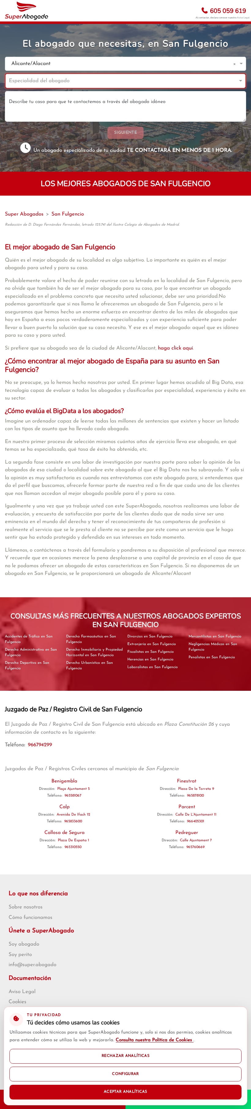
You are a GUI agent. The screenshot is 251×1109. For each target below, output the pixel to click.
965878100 (195, 795)
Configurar (125, 1074)
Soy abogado (24, 944)
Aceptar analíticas (125, 1092)
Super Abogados (24, 214)
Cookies (17, 1001)
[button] (235, 64)
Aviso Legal (243, 17)
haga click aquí (175, 348)
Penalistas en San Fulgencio (212, 657)
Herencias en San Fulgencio (150, 659)
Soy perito (20, 954)
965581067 (73, 795)
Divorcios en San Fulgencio (150, 636)
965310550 (73, 847)
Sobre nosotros (26, 907)
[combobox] (119, 64)
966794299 (40, 745)
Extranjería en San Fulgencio (151, 644)
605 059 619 (227, 11)
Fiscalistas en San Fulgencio (150, 652)
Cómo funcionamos (30, 917)
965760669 (195, 847)
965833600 (73, 821)
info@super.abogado (32, 964)
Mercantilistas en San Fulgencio (215, 636)
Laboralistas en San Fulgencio (152, 667)
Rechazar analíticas (125, 1056)
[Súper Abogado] (26, 10)
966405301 (195, 821)
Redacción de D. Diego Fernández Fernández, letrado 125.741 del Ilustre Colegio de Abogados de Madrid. (92, 225)
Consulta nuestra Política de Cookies (154, 1040)
